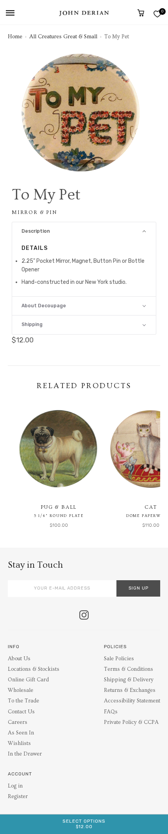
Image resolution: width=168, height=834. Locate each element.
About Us (19, 659)
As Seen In (21, 733)
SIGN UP (138, 588)
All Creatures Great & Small (63, 37)
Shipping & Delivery (129, 680)
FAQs (111, 712)
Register (18, 796)
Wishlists (19, 743)
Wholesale (20, 690)
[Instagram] (84, 615)
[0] (157, 14)
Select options (84, 823)
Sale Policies (119, 659)
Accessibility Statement (132, 701)
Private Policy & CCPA (131, 722)
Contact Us (21, 712)
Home (15, 37)
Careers (17, 722)
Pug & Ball (59, 507)
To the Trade (23, 701)
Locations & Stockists (33, 669)
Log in (15, 786)
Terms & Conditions (128, 669)
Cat (151, 507)
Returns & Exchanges (129, 690)
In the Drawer (25, 754)
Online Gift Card (28, 680)
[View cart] (141, 12)
